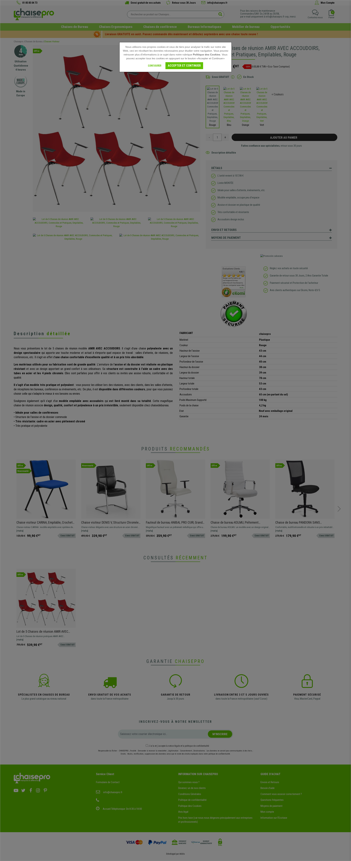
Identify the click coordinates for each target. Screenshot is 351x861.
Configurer (154, 65)
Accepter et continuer (184, 65)
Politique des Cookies (206, 54)
